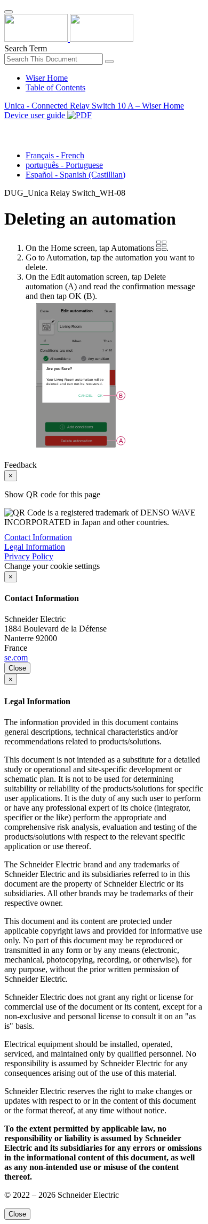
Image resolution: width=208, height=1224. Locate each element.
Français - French (55, 155)
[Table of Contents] (8, 127)
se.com (16, 657)
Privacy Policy (28, 556)
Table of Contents (55, 87)
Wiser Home (47, 77)
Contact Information (38, 537)
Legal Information (34, 546)
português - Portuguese (64, 165)
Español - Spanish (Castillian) (75, 174)
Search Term (25, 48)
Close (17, 668)
